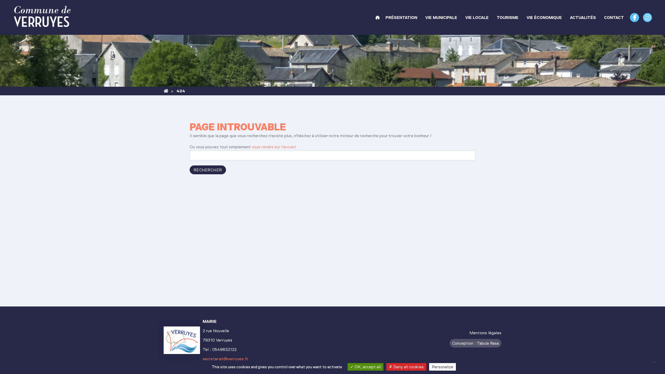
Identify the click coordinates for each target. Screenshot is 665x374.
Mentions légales (485, 332)
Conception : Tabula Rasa (475, 343)
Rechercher (208, 170)
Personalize (442, 366)
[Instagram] (647, 17)
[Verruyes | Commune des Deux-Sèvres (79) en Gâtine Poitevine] (377, 17)
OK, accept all (367, 366)
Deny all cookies (408, 366)
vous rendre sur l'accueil (274, 146)
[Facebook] (634, 17)
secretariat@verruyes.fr (225, 358)
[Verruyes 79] (166, 91)
